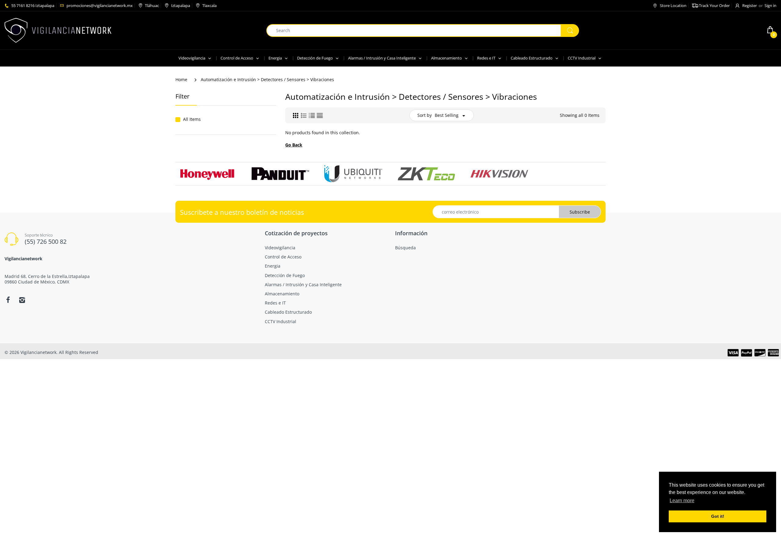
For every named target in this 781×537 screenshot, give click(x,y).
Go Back (293, 145)
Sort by (424, 115)
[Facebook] (8, 300)
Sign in (770, 5)
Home (181, 79)
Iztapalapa (180, 5)
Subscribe (580, 212)
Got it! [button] (717, 516)
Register (749, 5)
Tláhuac (152, 5)
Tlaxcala (209, 5)
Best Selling (447, 115)
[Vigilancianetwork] (58, 30)
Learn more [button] (682, 500)
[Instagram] (22, 300)
